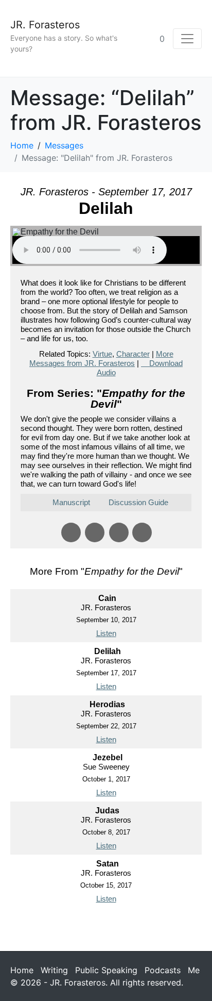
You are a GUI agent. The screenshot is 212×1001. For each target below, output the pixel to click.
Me (194, 970)
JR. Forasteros (45, 25)
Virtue (102, 353)
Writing (54, 970)
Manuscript (71, 502)
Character (133, 353)
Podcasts (163, 970)
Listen (106, 633)
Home (21, 970)
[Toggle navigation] (187, 38)
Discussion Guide (138, 502)
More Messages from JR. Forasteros (101, 358)
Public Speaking (106, 970)
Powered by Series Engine (106, 928)
